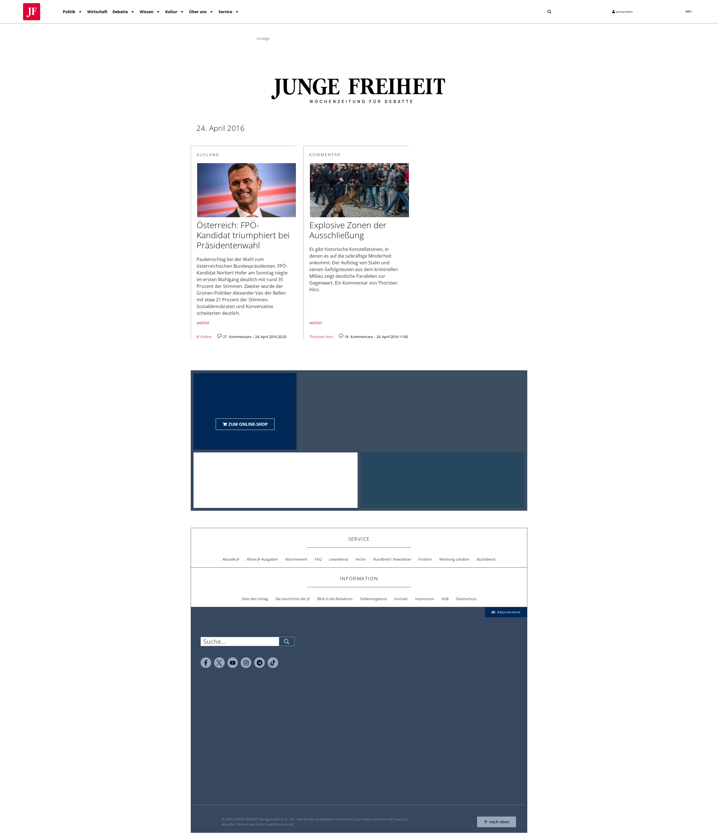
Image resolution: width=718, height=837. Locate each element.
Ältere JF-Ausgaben (262, 559)
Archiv (361, 559)
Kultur (171, 11)
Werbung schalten (454, 559)
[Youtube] (232, 662)
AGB (444, 598)
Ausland (208, 154)
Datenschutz (466, 598)
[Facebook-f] (206, 662)
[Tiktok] (273, 662)
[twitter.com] (219, 662)
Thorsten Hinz (321, 336)
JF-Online (204, 336)
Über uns (198, 11)
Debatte (120, 11)
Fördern (425, 559)
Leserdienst (338, 559)
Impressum (424, 598)
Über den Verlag (254, 598)
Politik (69, 11)
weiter (203, 323)
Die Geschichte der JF (292, 598)
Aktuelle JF (231, 559)
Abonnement (296, 559)
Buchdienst (486, 559)
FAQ (318, 559)
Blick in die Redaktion (335, 598)
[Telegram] (259, 662)
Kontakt (401, 598)
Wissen (146, 11)
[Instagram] (246, 662)
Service (225, 11)
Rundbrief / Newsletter (392, 559)
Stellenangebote (373, 598)
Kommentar (324, 154)
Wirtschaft (97, 11)
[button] (549, 11)
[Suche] (286, 641)
